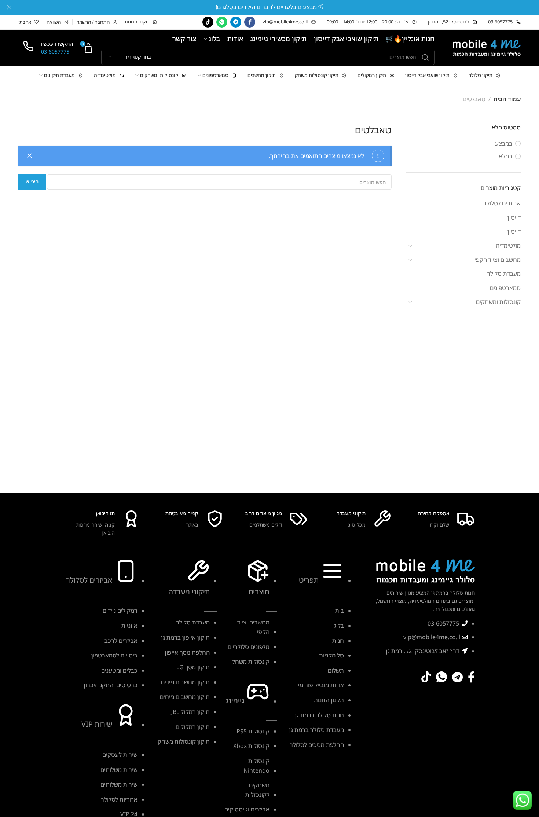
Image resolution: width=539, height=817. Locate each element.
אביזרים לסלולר (502, 203)
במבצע (503, 143)
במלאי (504, 156)
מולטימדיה (508, 245)
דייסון (514, 217)
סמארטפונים (505, 288)
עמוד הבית (507, 99)
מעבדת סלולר (504, 274)
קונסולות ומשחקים (498, 302)
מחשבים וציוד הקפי (497, 260)
